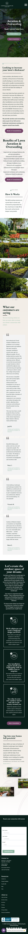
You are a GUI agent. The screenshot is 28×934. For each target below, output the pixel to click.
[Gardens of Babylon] (14, 237)
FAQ (2, 889)
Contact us (3, 878)
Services (3, 902)
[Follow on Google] (18, 928)
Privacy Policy (4, 909)
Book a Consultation (14, 723)
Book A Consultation (14, 39)
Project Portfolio (4, 881)
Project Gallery (14, 33)
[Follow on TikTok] (14, 928)
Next (16, 299)
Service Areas (4, 899)
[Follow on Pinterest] (16, 928)
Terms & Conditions (5, 912)
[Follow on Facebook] (7, 928)
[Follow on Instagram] (9, 928)
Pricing (3, 904)
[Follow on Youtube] (12, 928)
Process (3, 907)
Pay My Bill (3, 883)
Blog (2, 886)
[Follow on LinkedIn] (21, 928)
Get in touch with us (5, 867)
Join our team (4, 897)
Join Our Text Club (5, 869)
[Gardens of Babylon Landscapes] (11, 63)
